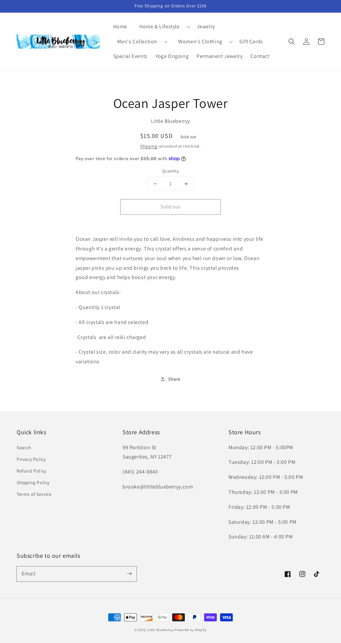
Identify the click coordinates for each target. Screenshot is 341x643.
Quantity (170, 171)
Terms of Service (34, 494)
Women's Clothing (200, 41)
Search (24, 448)
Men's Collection (137, 41)
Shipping (148, 146)
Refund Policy (31, 471)
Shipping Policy (33, 482)
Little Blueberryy (160, 630)
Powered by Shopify (191, 630)
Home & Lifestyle (159, 26)
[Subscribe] (129, 573)
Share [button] (174, 379)
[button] (162, 26)
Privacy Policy (31, 459)
